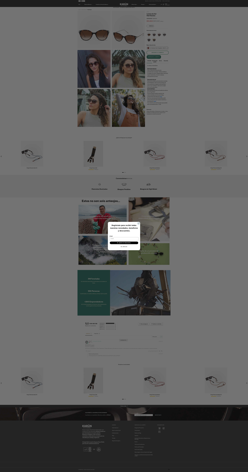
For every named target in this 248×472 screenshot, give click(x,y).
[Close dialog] (139, 223)
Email (111, 236)
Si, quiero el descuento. (124, 242)
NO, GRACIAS (124, 246)
